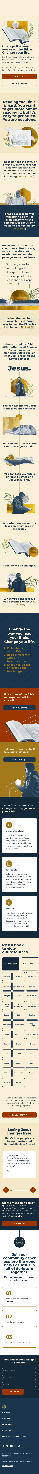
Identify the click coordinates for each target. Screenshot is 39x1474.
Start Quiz (19, 76)
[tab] (10, 963)
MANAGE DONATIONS (14, 1437)
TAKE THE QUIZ (19, 759)
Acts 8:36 (28, 327)
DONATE (19, 1223)
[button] (6, 1190)
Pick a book (19, 707)
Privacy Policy (7, 1466)
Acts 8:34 (19, 228)
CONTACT (7, 1431)
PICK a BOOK (19, 83)
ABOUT (6, 1418)
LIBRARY (7, 1412)
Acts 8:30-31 (25, 176)
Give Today (19, 1115)
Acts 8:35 (12, 284)
